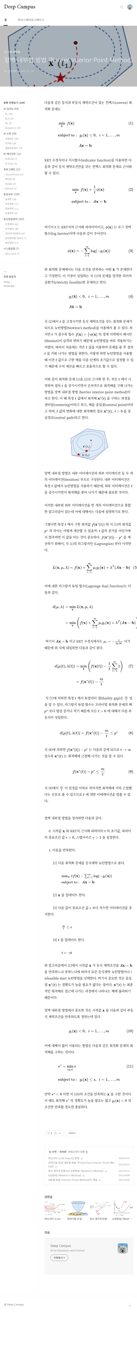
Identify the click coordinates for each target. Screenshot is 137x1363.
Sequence (13, 127)
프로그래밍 (12, 169)
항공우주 (12, 194)
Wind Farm (12, 253)
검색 (121, 7)
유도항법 (11, 242)
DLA (9, 118)
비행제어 (11, 224)
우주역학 (11, 204)
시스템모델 (11, 248)
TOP (130, 1306)
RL (8, 113)
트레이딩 (11, 159)
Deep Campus (19, 6)
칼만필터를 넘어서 (15, 238)
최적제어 (11, 228)
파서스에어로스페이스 (31, 20)
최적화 (62, 1151)
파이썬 (10, 179)
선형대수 (11, 138)
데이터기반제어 (15, 233)
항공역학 (11, 208)
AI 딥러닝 (11, 108)
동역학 (10, 199)
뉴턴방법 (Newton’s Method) (64, 1175)
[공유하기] (55, 1133)
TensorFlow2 (14, 174)
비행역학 (11, 213)
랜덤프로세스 (14, 148)
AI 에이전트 (12, 154)
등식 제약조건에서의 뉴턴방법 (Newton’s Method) (75, 1171)
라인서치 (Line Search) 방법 (63, 1158)
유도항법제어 (14, 219)
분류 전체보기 (14, 102)
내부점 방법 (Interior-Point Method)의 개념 (72, 1180)
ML (8, 123)
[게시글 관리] (60, 1133)
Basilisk (11, 188)
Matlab (10, 183)
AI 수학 (53, 1151)
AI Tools (11, 163)
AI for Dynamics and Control (67, 1250)
